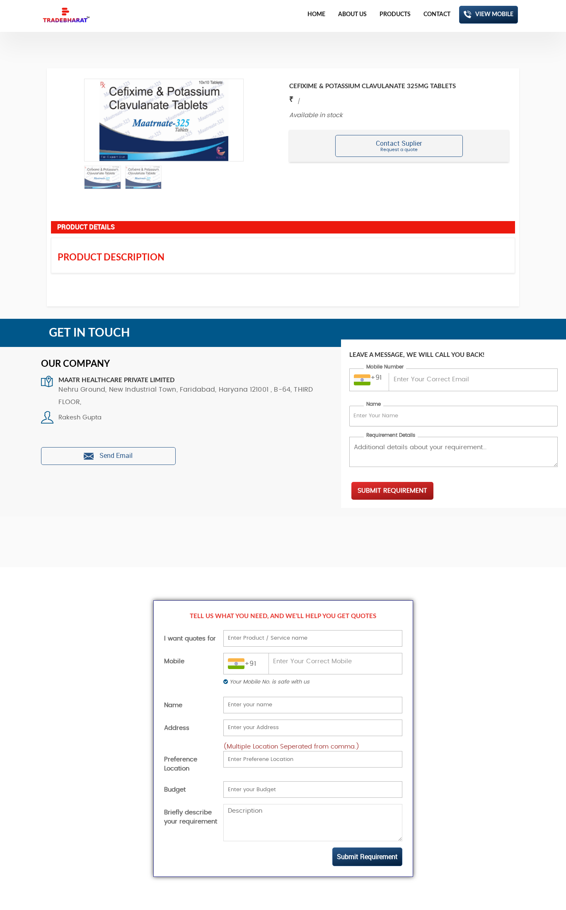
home (316, 14)
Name (373, 404)
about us (352, 14)
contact (436, 14)
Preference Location (180, 763)
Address (176, 728)
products (395, 14)
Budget (175, 790)
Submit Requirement (392, 490)
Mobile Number (385, 366)
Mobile (174, 661)
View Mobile (494, 14)
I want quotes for (190, 639)
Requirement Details (390, 435)
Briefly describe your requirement (190, 816)
